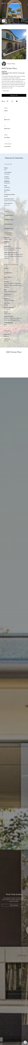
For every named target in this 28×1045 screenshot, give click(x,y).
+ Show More (5, 90)
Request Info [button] (14, 95)
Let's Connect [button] (14, 905)
